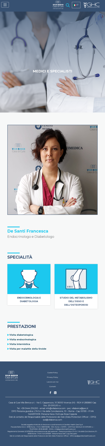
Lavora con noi (52, 382)
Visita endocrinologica (22, 339)
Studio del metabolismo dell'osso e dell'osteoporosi (76, 301)
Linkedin (55, 393)
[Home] (57, 7)
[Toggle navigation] (5, 5)
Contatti (52, 386)
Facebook (50, 393)
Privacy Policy (52, 377)
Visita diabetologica (21, 335)
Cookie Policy (52, 373)
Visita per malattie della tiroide (27, 349)
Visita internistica (19, 344)
